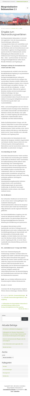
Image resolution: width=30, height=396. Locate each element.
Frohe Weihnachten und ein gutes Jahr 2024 (13, 344)
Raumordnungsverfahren (16, 297)
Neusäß (6, 297)
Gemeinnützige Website (9, 389)
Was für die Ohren (23, 309)
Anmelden (16, 391)
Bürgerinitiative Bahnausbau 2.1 (9, 8)
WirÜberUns (6, 376)
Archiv (3, 355)
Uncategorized (6, 372)
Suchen (3, 315)
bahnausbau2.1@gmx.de (22, 1)
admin (21, 28)
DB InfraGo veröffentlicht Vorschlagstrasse (12, 329)
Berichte (11, 295)
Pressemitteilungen (19, 295)
